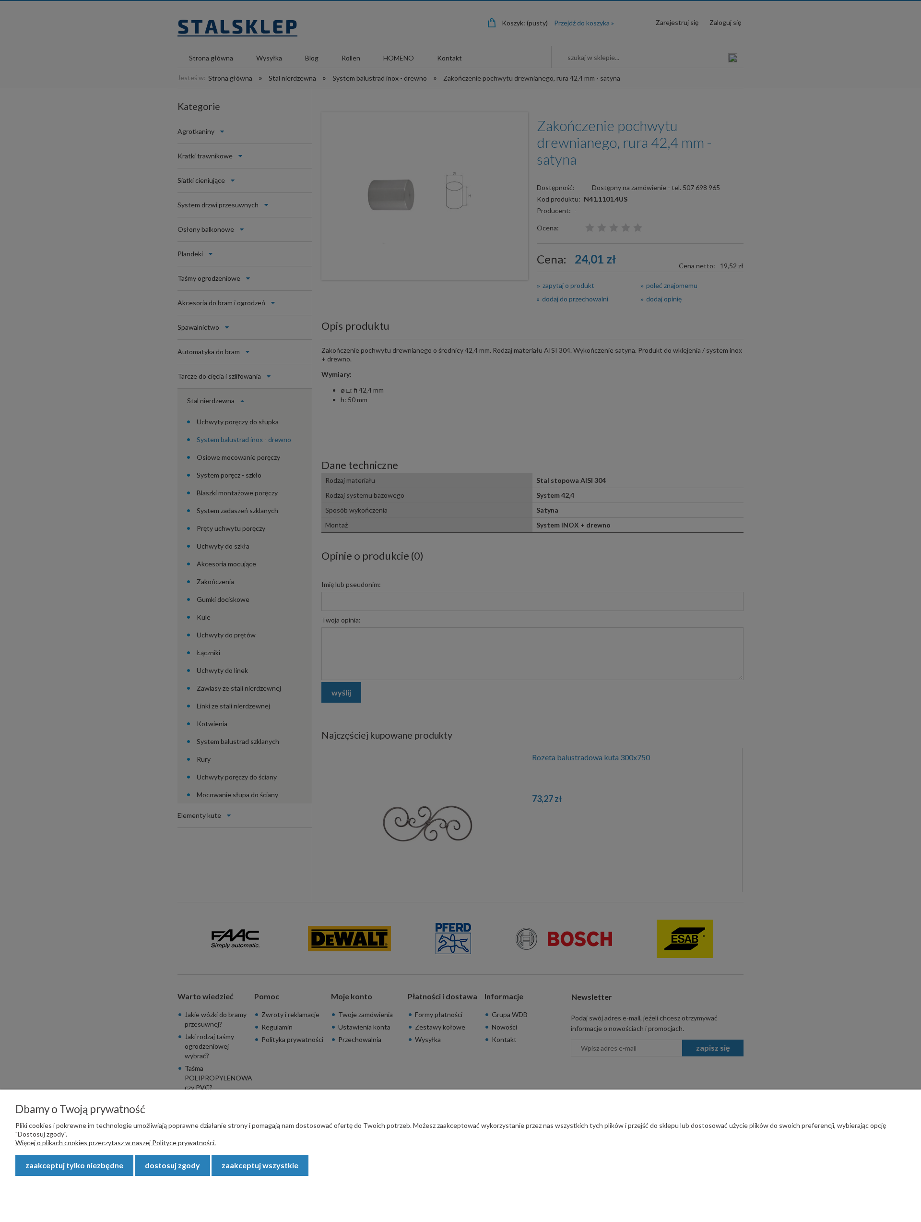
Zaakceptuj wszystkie (260, 1165)
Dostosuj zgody (172, 1165)
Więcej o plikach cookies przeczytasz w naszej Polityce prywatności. (115, 1142)
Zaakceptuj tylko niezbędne (74, 1165)
